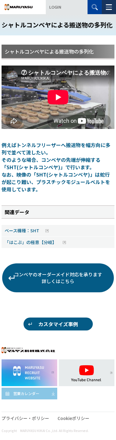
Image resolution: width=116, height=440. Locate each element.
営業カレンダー (26, 393)
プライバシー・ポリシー (25, 418)
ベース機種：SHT (22, 230)
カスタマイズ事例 (58, 324)
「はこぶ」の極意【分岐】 (31, 242)
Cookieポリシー (73, 418)
